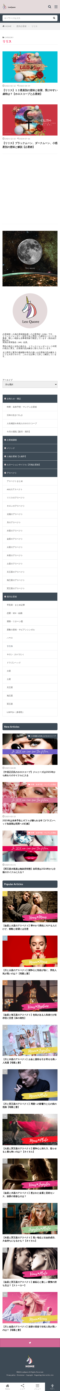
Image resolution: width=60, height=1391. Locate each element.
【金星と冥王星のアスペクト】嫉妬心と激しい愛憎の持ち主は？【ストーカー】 (29, 1284)
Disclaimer (21, 1375)
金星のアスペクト (15, 539)
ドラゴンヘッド (14, 662)
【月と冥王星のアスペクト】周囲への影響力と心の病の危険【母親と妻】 (29, 1105)
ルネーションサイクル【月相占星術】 (24, 464)
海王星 (10, 695)
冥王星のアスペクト (16, 588)
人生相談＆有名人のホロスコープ (22, 423)
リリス (35, 26)
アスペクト (12, 473)
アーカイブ (7, 380)
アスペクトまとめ (15, 481)
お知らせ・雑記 (14, 398)
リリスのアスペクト (16, 497)
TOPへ (52, 1389)
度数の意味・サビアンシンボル (21, 629)
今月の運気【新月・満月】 (19, 431)
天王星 (10, 687)
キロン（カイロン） (16, 654)
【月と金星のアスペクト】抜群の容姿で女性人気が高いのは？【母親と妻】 (29, 1328)
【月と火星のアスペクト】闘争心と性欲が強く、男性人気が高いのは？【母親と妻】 (29, 972)
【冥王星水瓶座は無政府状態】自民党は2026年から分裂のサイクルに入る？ (29, 870)
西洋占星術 (21, 26)
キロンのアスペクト (16, 506)
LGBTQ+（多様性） (15, 712)
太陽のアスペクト (15, 514)
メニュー (37, 1389)
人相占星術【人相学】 (17, 456)
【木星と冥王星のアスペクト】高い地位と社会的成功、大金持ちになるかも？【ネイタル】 (29, 1239)
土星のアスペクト (15, 563)
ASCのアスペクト (14, 489)
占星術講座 (12, 440)
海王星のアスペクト (16, 580)
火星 (9, 671)
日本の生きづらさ (15, 415)
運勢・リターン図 (15, 621)
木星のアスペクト (15, 555)
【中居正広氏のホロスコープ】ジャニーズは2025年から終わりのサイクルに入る (29, 774)
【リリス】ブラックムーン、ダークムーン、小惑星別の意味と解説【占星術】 (30, 144)
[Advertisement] (30, 189)
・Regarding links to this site (43, 1375)
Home (7, 1389)
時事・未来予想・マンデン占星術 (22, 407)
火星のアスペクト (15, 547)
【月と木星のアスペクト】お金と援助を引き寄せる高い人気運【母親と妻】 (29, 1061)
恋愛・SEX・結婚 (14, 613)
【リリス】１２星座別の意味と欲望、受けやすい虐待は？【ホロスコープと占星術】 (30, 92)
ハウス (10, 638)
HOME (8, 26)
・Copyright (29, 1375)
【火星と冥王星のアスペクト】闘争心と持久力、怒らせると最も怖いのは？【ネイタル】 (29, 1150)
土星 (9, 679)
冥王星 (10, 704)
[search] (54, 18)
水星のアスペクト (15, 530)
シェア (22, 1389)
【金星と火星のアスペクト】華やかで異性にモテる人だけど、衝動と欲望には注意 (29, 927)
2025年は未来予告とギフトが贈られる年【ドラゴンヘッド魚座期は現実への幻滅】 (29, 822)
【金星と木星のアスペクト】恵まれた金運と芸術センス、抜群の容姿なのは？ (28, 1194)
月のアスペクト (14, 522)
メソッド (11, 448)
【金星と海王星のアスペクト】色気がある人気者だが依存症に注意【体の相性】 (29, 1016)
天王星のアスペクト (16, 572)
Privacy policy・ (11, 1375)
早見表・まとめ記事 (16, 605)
